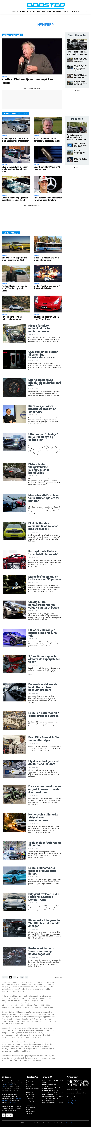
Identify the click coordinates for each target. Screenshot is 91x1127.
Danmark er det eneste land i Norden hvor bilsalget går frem (42, 687)
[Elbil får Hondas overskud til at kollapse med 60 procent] (14, 531)
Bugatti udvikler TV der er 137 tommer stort (48, 168)
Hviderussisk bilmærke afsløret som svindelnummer (43, 817)
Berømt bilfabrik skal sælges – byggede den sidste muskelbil (80, 60)
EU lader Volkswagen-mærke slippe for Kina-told (43, 632)
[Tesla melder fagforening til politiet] (14, 850)
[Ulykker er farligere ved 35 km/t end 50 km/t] (14, 769)
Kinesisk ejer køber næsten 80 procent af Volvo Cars (42, 408)
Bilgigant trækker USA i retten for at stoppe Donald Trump (43, 896)
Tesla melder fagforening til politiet (44, 844)
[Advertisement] (77, 179)
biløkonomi (12, 1102)
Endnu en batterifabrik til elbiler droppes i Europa (44, 714)
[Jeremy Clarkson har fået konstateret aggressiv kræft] (48, 125)
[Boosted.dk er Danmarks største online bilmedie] (45, 5)
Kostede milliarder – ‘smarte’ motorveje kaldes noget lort (41, 951)
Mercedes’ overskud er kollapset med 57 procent (44, 578)
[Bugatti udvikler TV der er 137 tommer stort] (48, 154)
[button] (87, 11)
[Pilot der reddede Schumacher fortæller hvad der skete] (48, 184)
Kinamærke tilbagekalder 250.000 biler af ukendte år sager (44, 923)
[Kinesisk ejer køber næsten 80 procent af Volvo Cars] (14, 414)
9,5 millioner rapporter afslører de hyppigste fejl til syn (44, 659)
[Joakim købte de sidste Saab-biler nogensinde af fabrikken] (16, 125)
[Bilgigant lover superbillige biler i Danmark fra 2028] (16, 244)
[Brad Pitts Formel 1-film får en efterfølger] (14, 744)
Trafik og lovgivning (71, 131)
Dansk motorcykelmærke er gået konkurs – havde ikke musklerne (44, 789)
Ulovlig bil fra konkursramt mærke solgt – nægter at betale (43, 604)
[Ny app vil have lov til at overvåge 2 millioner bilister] (70, 159)
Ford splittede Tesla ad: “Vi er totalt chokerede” (43, 553)
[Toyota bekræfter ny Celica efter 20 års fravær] (48, 304)
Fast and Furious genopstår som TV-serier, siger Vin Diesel (14, 288)
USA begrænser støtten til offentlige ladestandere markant (43, 354)
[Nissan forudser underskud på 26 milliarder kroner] (14, 333)
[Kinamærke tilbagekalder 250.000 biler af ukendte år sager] (14, 928)
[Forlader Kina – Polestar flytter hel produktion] (16, 304)
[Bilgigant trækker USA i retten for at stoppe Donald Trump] (14, 902)
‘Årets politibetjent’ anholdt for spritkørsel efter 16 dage (80, 145)
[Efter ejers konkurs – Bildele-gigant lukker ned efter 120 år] (14, 387)
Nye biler (69, 48)
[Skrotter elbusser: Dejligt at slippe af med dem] (48, 244)
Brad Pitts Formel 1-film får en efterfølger (44, 739)
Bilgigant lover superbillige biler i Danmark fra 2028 (14, 258)
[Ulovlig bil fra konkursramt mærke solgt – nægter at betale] (14, 610)
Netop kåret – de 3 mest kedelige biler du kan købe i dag (80, 83)
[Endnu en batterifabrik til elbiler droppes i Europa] (14, 720)
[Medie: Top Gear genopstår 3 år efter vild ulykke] (48, 273)
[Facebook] (3, 1115)
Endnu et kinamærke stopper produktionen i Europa (42, 870)
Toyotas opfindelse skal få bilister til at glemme (77, 53)
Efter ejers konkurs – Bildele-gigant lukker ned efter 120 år (44, 382)
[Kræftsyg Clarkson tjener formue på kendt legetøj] (32, 56)
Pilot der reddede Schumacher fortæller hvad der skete (48, 198)
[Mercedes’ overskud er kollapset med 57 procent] (14, 584)
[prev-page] (3, 977)
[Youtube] (11, 1115)
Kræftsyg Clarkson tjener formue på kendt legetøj (28, 81)
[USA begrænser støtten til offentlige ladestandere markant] (14, 359)
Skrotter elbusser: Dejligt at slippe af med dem (46, 258)
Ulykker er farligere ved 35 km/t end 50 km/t (43, 762)
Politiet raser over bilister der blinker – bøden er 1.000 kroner (76, 137)
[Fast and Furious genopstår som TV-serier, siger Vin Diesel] (16, 273)
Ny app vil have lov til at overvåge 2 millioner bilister (80, 159)
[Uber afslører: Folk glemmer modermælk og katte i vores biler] (16, 154)
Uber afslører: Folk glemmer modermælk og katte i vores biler (15, 169)
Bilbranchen (46, 1090)
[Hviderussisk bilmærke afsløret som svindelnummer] (14, 822)
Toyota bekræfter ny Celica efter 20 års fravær (46, 317)
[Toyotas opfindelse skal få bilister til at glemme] (77, 44)
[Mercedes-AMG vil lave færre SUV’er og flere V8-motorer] (14, 503)
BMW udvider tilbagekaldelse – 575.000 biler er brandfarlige (39, 468)
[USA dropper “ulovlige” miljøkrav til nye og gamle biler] (14, 442)
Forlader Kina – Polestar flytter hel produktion (13, 317)
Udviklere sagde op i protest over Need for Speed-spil (15, 198)
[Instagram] (7, 1115)
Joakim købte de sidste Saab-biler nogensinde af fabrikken (15, 139)
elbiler (6, 1085)
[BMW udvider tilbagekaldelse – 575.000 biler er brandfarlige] (14, 472)
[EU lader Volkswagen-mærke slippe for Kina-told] (14, 638)
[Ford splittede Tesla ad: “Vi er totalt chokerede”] (14, 559)
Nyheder (4, 76)
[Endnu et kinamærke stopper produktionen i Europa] (14, 875)
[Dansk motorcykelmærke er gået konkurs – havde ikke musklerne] (14, 794)
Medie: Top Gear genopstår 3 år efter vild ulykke (47, 287)
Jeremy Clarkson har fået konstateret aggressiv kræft (47, 139)
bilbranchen (5, 1087)
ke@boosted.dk (68, 1122)
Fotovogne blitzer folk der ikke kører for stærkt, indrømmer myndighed (80, 68)
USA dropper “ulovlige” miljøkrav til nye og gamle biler (43, 436)
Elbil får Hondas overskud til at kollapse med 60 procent (43, 526)
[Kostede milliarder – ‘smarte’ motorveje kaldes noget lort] (14, 956)
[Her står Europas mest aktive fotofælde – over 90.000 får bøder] (70, 152)
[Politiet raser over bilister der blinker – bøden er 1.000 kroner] (77, 127)
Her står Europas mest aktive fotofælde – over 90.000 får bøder (80, 152)
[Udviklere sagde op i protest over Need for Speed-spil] (16, 184)
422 (22, 977)
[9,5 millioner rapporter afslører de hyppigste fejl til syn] (14, 664)
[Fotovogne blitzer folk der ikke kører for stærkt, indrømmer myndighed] (70, 67)
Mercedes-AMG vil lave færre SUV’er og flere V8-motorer (44, 497)
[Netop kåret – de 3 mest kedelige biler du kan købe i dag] (70, 83)
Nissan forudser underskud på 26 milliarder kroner (39, 328)
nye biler (11, 1085)
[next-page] (26, 977)
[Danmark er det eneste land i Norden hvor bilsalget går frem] (14, 692)
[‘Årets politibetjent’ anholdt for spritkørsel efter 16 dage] (70, 145)
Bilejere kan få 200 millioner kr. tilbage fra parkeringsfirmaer (80, 76)
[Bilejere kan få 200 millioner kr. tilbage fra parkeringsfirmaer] (70, 76)
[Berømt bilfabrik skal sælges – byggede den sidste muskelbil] (70, 60)
